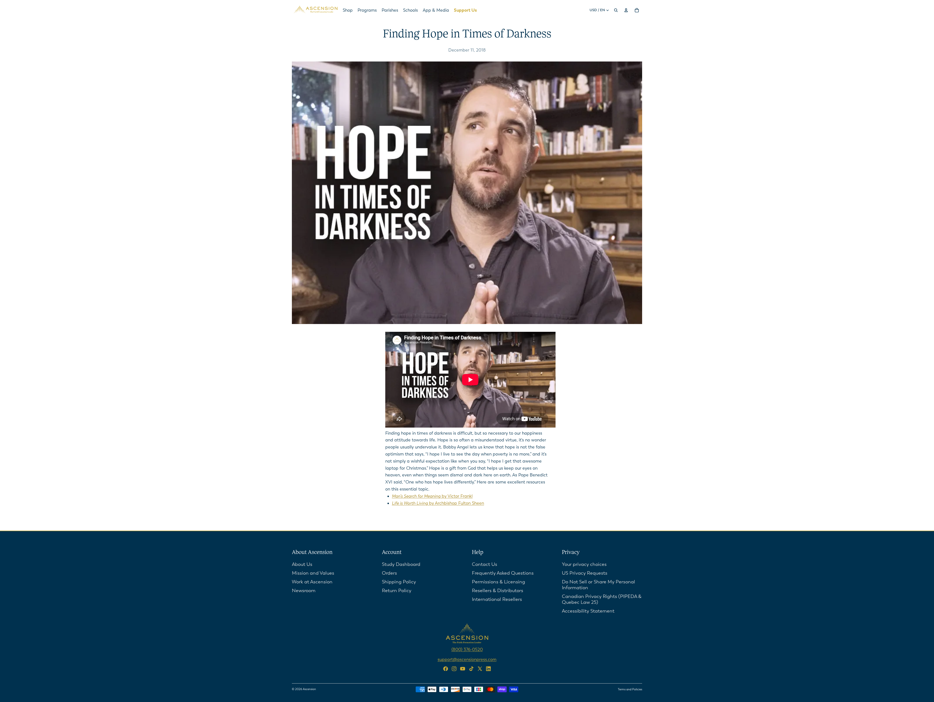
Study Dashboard (401, 564)
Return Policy (396, 590)
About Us (302, 564)
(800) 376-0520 (467, 649)
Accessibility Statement (588, 611)
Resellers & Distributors (497, 590)
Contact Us (484, 564)
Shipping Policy (399, 581)
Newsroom (303, 590)
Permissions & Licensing (498, 581)
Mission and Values (313, 573)
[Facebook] (446, 669)
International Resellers (497, 599)
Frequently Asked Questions (503, 573)
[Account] (626, 10)
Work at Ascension (312, 581)
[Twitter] (480, 669)
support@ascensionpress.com (467, 659)
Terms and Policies (630, 689)
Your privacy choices (584, 564)
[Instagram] (454, 669)
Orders (389, 573)
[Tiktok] (471, 669)
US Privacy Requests (584, 573)
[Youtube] (463, 669)
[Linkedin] (488, 669)
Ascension (309, 689)
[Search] (616, 10)
